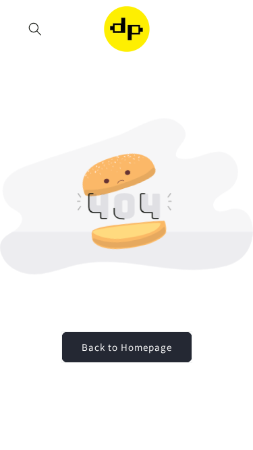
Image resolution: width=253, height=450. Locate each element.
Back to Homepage (127, 347)
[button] (35, 29)
